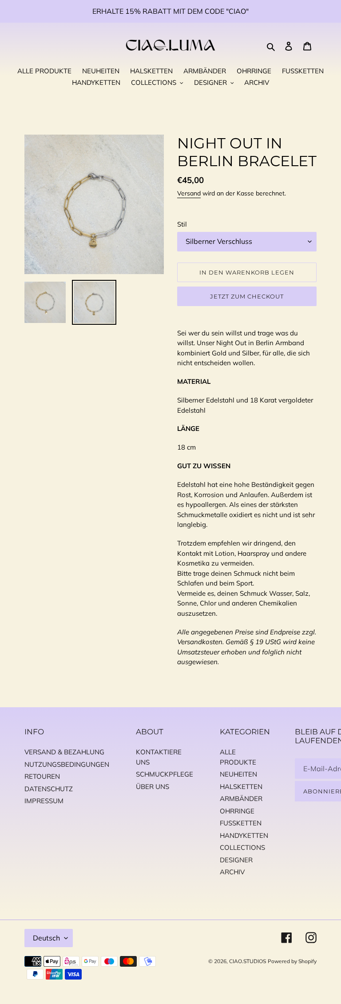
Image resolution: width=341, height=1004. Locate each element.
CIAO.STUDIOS (247, 961)
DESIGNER (236, 860)
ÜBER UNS (152, 786)
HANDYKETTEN (244, 835)
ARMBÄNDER (241, 798)
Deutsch (46, 937)
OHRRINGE (237, 811)
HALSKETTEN (241, 786)
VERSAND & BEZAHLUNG (64, 752)
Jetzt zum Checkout (247, 296)
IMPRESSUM (43, 801)
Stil (182, 224)
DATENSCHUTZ (48, 789)
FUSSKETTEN (241, 823)
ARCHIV (232, 872)
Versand (189, 193)
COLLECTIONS (242, 847)
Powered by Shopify (292, 961)
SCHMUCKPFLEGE (164, 774)
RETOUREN (42, 776)
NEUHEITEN (238, 774)
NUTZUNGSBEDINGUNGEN (66, 764)
